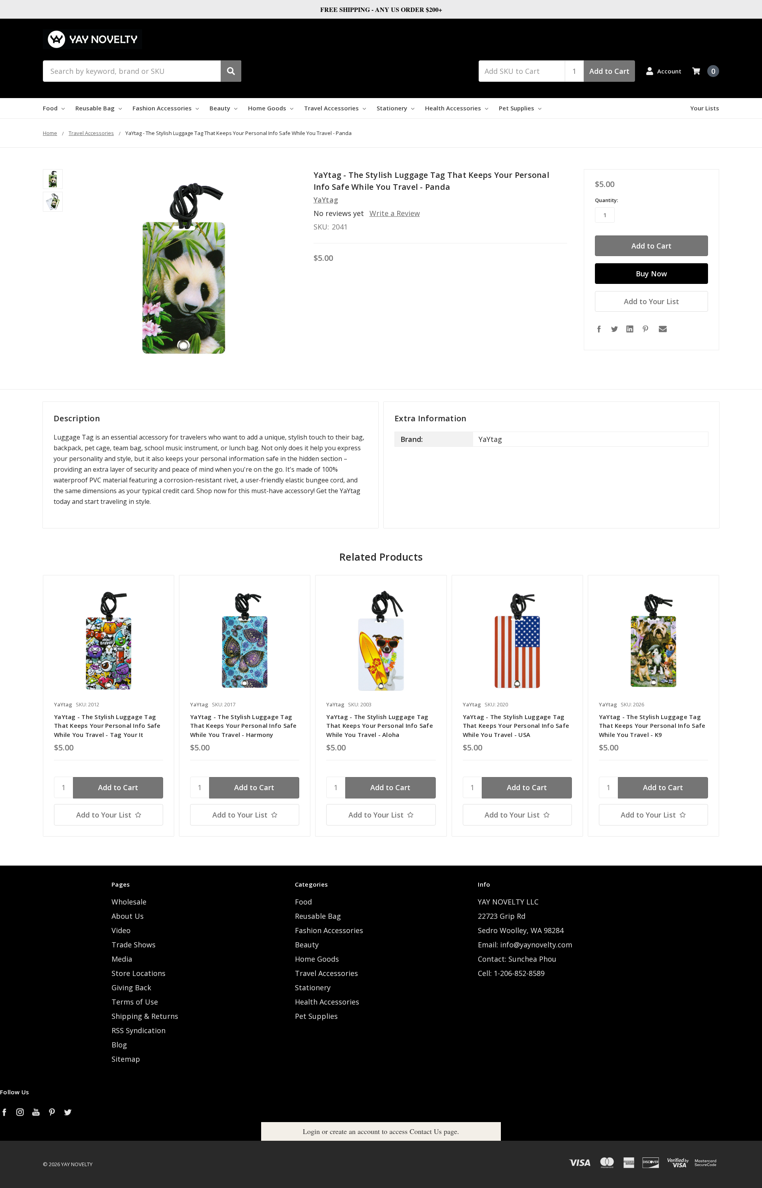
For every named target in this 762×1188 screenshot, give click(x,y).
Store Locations (138, 973)
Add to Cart (609, 71)
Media (122, 959)
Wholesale (129, 901)
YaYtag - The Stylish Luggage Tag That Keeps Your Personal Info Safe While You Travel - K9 (652, 726)
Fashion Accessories (162, 108)
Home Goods (267, 108)
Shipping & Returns (145, 1016)
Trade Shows (134, 944)
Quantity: (606, 200)
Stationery (392, 108)
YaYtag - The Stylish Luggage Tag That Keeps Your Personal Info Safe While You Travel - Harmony (243, 726)
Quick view (108, 640)
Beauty (220, 108)
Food (50, 108)
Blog (119, 1044)
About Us (128, 916)
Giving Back (131, 987)
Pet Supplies (516, 108)
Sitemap (126, 1059)
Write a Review (394, 213)
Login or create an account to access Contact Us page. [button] (381, 1131)
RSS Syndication (138, 1030)
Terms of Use (135, 1002)
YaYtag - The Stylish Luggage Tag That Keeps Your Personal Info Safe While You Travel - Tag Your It (107, 726)
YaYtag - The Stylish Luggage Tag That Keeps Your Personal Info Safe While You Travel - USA (516, 726)
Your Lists (704, 108)
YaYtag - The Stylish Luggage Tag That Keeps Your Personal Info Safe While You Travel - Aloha (379, 726)
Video (121, 930)
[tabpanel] (108, 705)
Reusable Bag (95, 108)
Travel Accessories (331, 108)
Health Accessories (453, 108)
